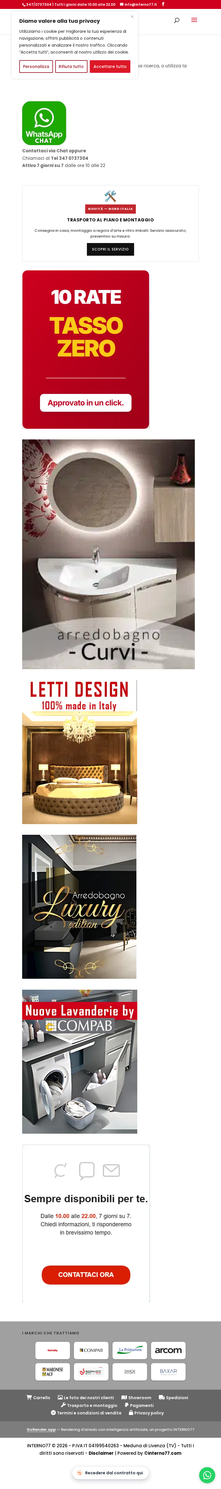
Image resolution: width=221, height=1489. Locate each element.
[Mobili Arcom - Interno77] (168, 1350)
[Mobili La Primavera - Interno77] (130, 1350)
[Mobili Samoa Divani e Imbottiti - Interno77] (130, 1371)
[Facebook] (163, 4)
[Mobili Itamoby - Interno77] (52, 1350)
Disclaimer (101, 1453)
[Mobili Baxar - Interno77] (168, 1371)
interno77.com (164, 1453)
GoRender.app (41, 1429)
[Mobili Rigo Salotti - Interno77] (91, 1371)
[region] (75, 45)
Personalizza (36, 66)
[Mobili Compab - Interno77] (91, 1350)
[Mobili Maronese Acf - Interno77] (52, 1371)
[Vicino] (132, 16)
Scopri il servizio (110, 249)
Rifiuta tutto (71, 66)
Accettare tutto (110, 66)
